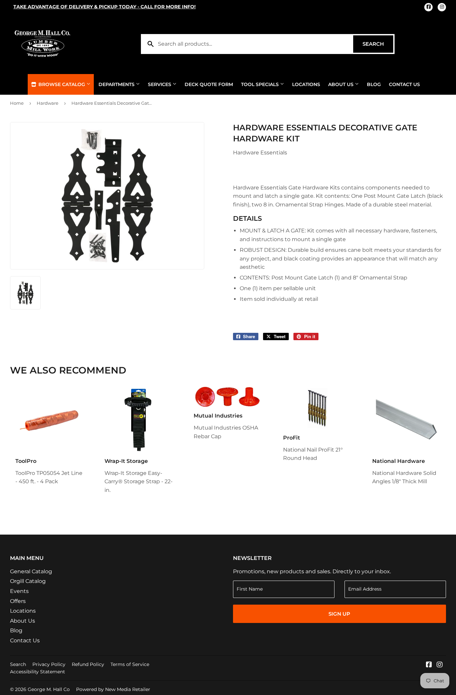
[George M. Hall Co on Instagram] (440, 665)
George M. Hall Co (49, 689)
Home (17, 103)
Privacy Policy (48, 664)
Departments (117, 84)
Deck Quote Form (209, 84)
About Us (341, 84)
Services (160, 84)
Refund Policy (88, 664)
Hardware (47, 103)
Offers (18, 601)
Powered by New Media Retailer (113, 689)
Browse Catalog (61, 84)
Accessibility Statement (37, 671)
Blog (374, 84)
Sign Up (339, 614)
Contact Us (404, 84)
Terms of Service (129, 664)
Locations (306, 84)
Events (19, 591)
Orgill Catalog (28, 581)
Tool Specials (260, 84)
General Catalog (31, 571)
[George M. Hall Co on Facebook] (429, 665)
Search (378, 44)
